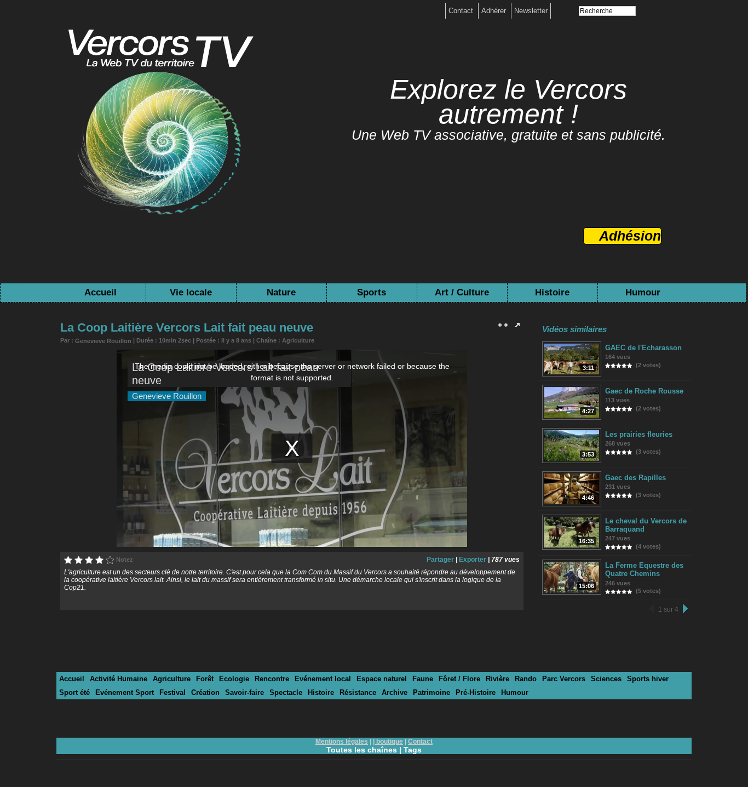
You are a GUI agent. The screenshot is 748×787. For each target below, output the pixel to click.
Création (205, 692)
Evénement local (323, 679)
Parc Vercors (563, 679)
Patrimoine (431, 692)
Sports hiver (648, 679)
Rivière (497, 679)
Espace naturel (381, 679)
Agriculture (298, 340)
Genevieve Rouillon (103, 341)
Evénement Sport (124, 692)
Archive (394, 692)
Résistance (358, 692)
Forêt (205, 679)
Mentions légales (341, 741)
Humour (642, 292)
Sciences (606, 679)
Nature (281, 292)
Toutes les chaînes (361, 749)
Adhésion (630, 235)
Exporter (472, 559)
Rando (526, 679)
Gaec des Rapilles (635, 478)
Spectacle (285, 692)
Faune (422, 679)
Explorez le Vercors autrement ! (508, 101)
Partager (440, 559)
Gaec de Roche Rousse (644, 391)
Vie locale (191, 292)
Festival (172, 692)
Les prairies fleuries (638, 434)
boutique (389, 741)
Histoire (552, 292)
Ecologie (234, 679)
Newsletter (531, 11)
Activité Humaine (118, 679)
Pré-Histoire (476, 692)
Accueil (100, 292)
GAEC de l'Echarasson (643, 348)
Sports (371, 292)
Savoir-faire (244, 692)
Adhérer (494, 11)
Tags (413, 749)
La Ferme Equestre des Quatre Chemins (644, 569)
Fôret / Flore (459, 679)
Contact (461, 11)
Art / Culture (462, 292)
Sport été (74, 692)
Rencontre (272, 679)
